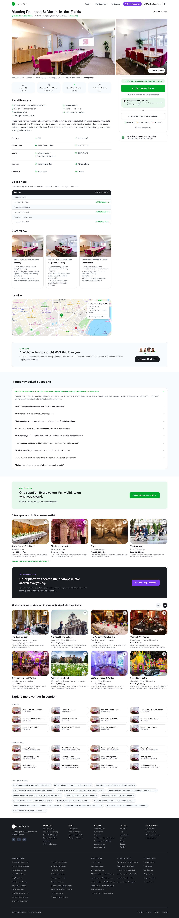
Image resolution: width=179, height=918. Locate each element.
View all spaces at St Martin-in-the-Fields (29, 561)
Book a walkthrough (50, 844)
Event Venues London (19, 886)
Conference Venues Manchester (127, 862)
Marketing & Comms (75, 838)
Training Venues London (19, 882)
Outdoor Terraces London (20, 901)
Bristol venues (109, 874)
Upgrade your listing (153, 835)
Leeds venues (95, 878)
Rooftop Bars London (58, 874)
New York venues (149, 862)
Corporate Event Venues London (61, 886)
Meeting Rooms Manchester (126, 870)
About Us (123, 829)
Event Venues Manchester (125, 866)
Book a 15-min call (148, 359)
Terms (157, 912)
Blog (121, 832)
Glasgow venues (107, 878)
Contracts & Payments (50, 835)
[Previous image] (14, 531)
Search (117, 4)
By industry (47, 841)
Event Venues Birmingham (125, 878)
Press (122, 841)
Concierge (97, 835)
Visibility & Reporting (50, 838)
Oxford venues (95, 893)
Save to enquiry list (144, 127)
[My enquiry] (165, 4)
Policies (122, 847)
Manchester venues (97, 866)
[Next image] (45, 531)
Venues (88, 4)
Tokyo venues (148, 874)
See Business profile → (102, 192)
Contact (122, 844)
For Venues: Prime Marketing (104, 838)
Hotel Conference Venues (59, 862)
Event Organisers (74, 832)
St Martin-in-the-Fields (23, 16)
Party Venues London (58, 870)
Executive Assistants (75, 835)
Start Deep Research (147, 583)
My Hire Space (152, 4)
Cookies (164, 912)
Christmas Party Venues (58, 866)
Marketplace (98, 832)
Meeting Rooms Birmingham (126, 882)
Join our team (150, 829)
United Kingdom (18, 78)
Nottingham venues (97, 889)
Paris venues (148, 866)
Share (157, 11)
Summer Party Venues (19, 870)
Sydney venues (149, 882)
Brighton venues (109, 882)
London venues (96, 862)
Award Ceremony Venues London (61, 889)
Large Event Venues (57, 893)
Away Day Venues (17, 878)
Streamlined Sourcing (50, 832)
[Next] (165, 605)
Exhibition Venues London (20, 893)
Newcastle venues (108, 886)
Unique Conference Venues (20, 866)
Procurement (73, 829)
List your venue (99, 844)
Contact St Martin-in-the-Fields (144, 116)
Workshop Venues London (59, 897)
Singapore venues (149, 878)
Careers (123, 838)
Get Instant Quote (144, 88)
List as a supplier (100, 847)
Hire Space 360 (48, 829)
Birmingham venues (97, 870)
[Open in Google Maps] (61, 317)
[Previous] (158, 605)
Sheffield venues (107, 893)
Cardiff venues (95, 886)
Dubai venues (148, 870)
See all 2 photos (158, 71)
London (29, 78)
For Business (101, 4)
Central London (41, 78)
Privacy (149, 912)
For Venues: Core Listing (102, 841)
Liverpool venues (96, 882)
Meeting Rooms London (58, 878)
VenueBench (124, 835)
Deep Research (133, 4)
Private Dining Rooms (18, 874)
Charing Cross (54, 78)
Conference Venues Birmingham (127, 874)
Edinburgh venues (97, 874)
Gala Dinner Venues (18, 889)
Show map (74, 16)
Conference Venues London (20, 862)
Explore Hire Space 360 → (144, 495)
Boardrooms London (57, 882)
